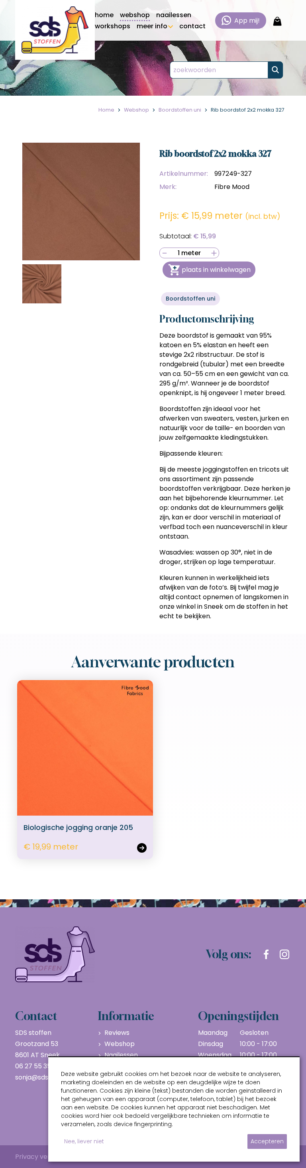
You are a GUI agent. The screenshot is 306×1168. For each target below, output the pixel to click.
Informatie (126, 1015)
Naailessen (121, 1055)
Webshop (119, 1043)
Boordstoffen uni (190, 299)
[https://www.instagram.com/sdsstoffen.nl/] (284, 954)
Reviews (116, 1032)
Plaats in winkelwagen (216, 269)
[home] (55, 30)
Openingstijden (238, 1015)
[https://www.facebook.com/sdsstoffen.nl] (266, 954)
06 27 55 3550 (37, 1066)
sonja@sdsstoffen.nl (46, 1077)
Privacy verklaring (43, 1156)
